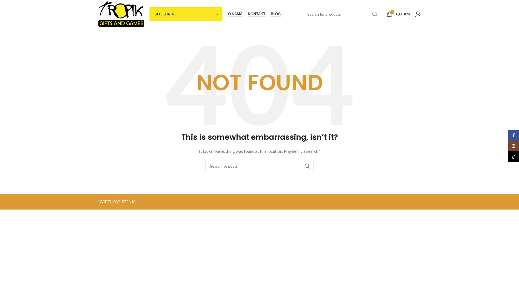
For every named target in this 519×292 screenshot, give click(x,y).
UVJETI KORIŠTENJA (117, 201)
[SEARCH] (375, 14)
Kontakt (256, 14)
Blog (276, 14)
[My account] (417, 14)
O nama (235, 14)
